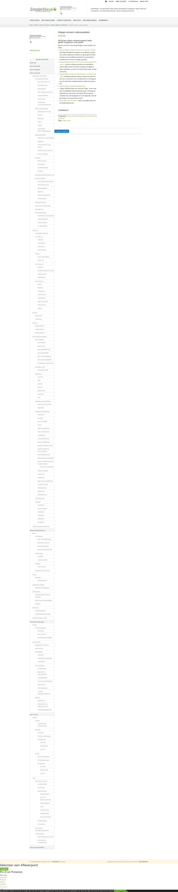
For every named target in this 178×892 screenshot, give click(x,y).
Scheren (40, 171)
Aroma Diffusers (43, 370)
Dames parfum (39, 326)
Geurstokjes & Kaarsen (45, 638)
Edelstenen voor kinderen (43, 600)
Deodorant (41, 164)
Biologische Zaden (41, 781)
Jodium (40, 384)
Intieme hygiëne (40, 178)
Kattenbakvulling (43, 760)
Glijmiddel (38, 319)
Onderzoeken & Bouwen (42, 614)
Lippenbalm (41, 243)
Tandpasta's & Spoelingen (46, 216)
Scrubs (40, 125)
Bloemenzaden (42, 784)
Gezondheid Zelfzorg (39, 337)
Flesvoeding (42, 567)
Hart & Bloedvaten (44, 432)
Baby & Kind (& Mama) (48, 20)
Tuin (33, 778)
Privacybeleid (122, 891)
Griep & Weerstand (43, 428)
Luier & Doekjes (42, 560)
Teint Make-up (39, 281)
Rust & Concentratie (46, 467)
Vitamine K (41, 505)
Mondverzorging (40, 213)
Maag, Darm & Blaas (44, 455)
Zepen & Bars (42, 89)
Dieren (34, 717)
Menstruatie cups (43, 185)
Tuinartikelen (39, 834)
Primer (40, 308)
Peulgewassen (44, 813)
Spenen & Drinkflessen (45, 549)
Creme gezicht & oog (44, 111)
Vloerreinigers (42, 678)
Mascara (40, 267)
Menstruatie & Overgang (45, 458)
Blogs (111, 1)
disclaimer (134, 862)
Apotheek (41, 733)
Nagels (37, 254)
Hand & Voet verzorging (43, 206)
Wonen (34, 625)
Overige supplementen (42, 412)
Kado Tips (89, 116)
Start (31, 25)
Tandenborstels (43, 219)
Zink (39, 397)
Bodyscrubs (41, 99)
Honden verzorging (44, 736)
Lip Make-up (38, 237)
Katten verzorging (44, 757)
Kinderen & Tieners (38, 585)
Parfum (34, 323)
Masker (40, 115)
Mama (34, 574)
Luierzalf (41, 556)
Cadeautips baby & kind (39, 618)
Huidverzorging (43, 95)
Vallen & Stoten (43, 484)
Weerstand (41, 491)
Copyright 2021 (35, 862)
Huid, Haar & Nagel (44, 439)
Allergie (40, 418)
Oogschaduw (42, 274)
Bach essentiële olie (44, 349)
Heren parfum (39, 329)
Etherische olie (40, 367)
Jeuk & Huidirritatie (44, 442)
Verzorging (38, 536)
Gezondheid (36, 592)
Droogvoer (44, 746)
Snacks (42, 749)
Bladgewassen (44, 794)
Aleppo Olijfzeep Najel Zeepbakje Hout (72, 86)
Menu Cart (144, 1)
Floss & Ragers (42, 222)
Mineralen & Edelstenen (43, 401)
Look (41, 806)
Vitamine (38, 502)
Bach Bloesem (39, 340)
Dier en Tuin (77, 20)
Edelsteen (41, 408)
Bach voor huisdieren (45, 360)
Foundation (41, 298)
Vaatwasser (41, 662)
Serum (40, 122)
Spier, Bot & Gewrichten (45, 481)
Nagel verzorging (43, 257)
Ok (116, 891)
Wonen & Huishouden (64, 20)
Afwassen (41, 655)
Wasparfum (41, 700)
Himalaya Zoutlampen (45, 404)
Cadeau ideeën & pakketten (59, 25)
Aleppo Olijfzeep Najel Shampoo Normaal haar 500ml (77, 50)
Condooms (38, 315)
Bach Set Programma (44, 356)
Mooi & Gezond (34, 20)
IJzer (39, 380)
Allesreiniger (42, 668)
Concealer (41, 291)
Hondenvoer (42, 739)
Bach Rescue (41, 342)
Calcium (40, 377)
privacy (127, 862)
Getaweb (62, 862)
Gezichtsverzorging (41, 108)
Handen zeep (39, 648)
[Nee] (127, 891)
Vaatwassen (38, 652)
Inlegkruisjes (42, 198)
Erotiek (34, 313)
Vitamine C (41, 515)
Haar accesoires (43, 154)
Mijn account (121, 1)
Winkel (36, 25)
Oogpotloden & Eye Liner (46, 270)
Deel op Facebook (62, 131)
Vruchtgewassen (45, 817)
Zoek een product (66, 7)
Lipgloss (40, 240)
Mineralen (38, 374)
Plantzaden (41, 824)
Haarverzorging (40, 135)
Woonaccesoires (40, 628)
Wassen (37, 698)
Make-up (35, 230)
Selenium (41, 394)
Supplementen (39, 498)
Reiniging (41, 118)
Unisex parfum (39, 333)
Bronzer (40, 288)
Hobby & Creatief (40, 611)
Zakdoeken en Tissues (42, 645)
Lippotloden (42, 250)
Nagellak (41, 260)
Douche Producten (44, 82)
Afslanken (41, 415)
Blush (40, 284)
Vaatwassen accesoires (45, 658)
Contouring (42, 294)
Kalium (40, 387)
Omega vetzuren (43, 471)
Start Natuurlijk (35, 66)
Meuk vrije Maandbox (90, 20)
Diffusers (41, 631)
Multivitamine (42, 508)
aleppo (64, 120)
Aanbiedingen (103, 20)
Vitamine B (41, 512)
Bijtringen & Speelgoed (42, 571)
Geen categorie (35, 69)
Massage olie (39, 209)
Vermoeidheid (42, 488)
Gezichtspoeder (43, 301)
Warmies (37, 604)
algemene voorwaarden (115, 862)
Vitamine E (41, 522)
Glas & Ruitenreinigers (45, 681)
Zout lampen (42, 634)
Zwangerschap (42, 495)
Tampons (40, 192)
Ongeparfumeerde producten (44, 175)
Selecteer (4, 869)
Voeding (37, 564)
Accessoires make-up (41, 233)
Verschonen (39, 553)
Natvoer (43, 742)
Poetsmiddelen (42, 688)
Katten (37, 754)
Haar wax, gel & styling (45, 150)
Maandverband (42, 188)
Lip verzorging (42, 226)
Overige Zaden (44, 810)
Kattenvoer (41, 763)
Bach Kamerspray (43, 353)
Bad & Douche (42, 161)
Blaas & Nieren (42, 421)
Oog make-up (39, 264)
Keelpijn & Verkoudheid (45, 445)
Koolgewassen (45, 803)
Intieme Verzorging (44, 195)
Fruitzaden (41, 787)
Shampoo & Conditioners (46, 138)
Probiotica (41, 477)
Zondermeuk (45, 862)
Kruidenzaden (42, 821)
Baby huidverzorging (44, 539)
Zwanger (38, 577)
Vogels (37, 720)
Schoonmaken (39, 665)
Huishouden (36, 642)
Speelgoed (35, 608)
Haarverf (41, 141)
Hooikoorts (41, 435)
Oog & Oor (41, 474)
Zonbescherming (40, 202)
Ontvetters (41, 684)
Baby (33, 533)
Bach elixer (41, 346)
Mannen (37, 158)
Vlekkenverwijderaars (45, 710)
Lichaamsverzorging (41, 79)
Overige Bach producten (45, 363)
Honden (37, 730)
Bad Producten (42, 85)
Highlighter (42, 305)
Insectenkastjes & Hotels (46, 837)
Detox (39, 425)
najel (68, 120)
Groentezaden (42, 791)
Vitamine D (41, 519)
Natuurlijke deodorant (45, 92)
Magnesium (41, 390)
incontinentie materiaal (45, 181)
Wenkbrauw (41, 277)
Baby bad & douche (44, 543)
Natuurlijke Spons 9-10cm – (69, 100)
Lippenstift (41, 246)
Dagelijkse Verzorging (39, 76)
